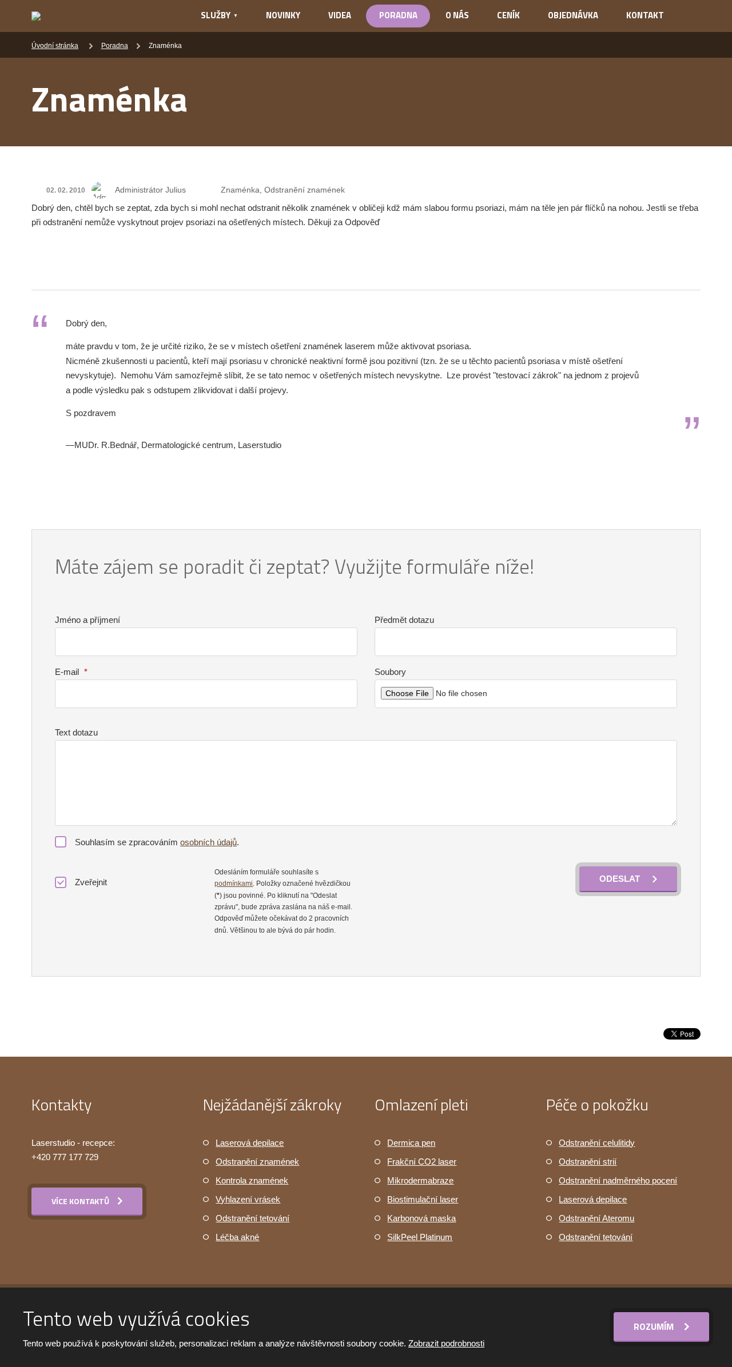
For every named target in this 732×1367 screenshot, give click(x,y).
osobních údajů (208, 842)
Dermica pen (411, 1143)
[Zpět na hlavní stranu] (100, 16)
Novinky (283, 15)
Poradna (398, 15)
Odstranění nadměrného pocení (618, 1180)
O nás (457, 15)
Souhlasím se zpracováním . (157, 842)
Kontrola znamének (252, 1180)
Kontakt (645, 15)
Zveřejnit (91, 882)
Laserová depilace (250, 1143)
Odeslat (619, 879)
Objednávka (573, 15)
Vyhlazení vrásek (248, 1199)
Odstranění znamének (257, 1161)
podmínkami (233, 884)
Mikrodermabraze (420, 1180)
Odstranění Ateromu (596, 1218)
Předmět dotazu (404, 620)
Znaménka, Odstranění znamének (283, 189)
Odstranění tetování (252, 1218)
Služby (215, 15)
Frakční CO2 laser (421, 1161)
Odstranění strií (587, 1161)
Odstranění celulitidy (597, 1143)
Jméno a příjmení (87, 620)
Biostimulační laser (422, 1199)
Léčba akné (237, 1237)
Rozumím (655, 1326)
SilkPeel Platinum (419, 1237)
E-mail (71, 672)
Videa (339, 15)
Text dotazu (76, 732)
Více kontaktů (80, 1201)
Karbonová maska (421, 1218)
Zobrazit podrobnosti (446, 1343)
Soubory (390, 672)
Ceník (508, 15)
